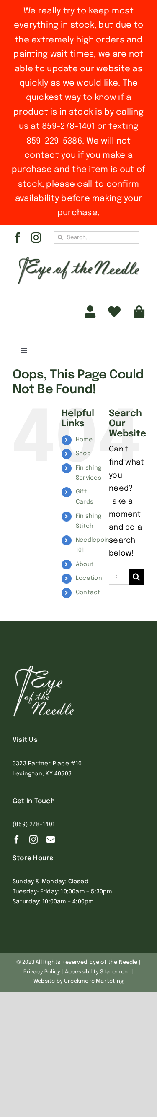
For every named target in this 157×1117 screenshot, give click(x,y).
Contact (88, 592)
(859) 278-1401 (34, 824)
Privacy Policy (41, 972)
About (84, 564)
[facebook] (18, 237)
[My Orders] (114, 312)
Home (84, 440)
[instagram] (36, 237)
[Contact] (50, 839)
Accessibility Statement (98, 972)
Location (89, 578)
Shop (83, 454)
